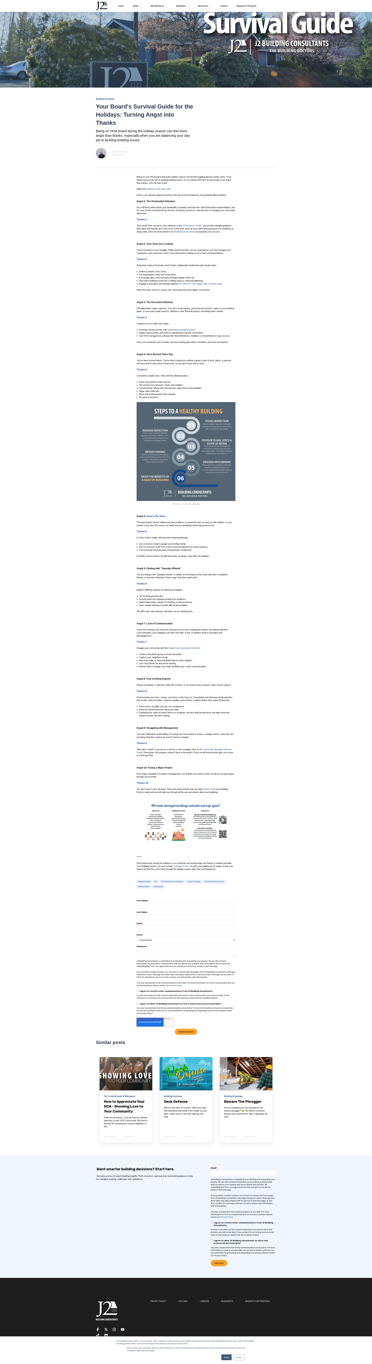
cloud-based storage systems (181, 329)
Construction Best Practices (214, 881)
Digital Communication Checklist (184, 648)
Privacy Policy (175, 985)
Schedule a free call (183, 866)
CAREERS (204, 1301)
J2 (180, 283)
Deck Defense (176, 1102)
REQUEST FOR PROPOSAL (257, 1301)
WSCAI (186, 283)
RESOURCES (227, 1301)
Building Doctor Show (184, 231)
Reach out (208, 789)
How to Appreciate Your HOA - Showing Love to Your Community (124, 1106)
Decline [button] (239, 1357)
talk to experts (210, 283)
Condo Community (193, 881)
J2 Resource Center (192, 225)
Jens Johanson (119, 151)
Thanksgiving (158, 886)
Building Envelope (144, 881)
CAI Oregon (196, 283)
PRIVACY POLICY (158, 1301)
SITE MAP (183, 1301)
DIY (155, 881)
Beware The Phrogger (243, 1102)
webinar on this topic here (159, 189)
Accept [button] (226, 1357)
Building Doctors (144, 886)
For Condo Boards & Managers (172, 881)
